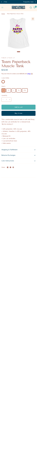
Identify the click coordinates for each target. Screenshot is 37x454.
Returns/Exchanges (8, 155)
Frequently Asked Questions (19, 2)
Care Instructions (7, 161)
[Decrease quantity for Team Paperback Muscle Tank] (3, 99)
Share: (3, 167)
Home (3, 13)
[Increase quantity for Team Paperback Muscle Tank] (9, 99)
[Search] (30, 7)
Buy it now (18, 113)
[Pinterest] (13, 167)
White (3, 81)
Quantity (4, 95)
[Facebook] (8, 167)
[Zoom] (32, 18)
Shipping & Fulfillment (9, 150)
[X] (10, 167)
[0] (34, 7)
